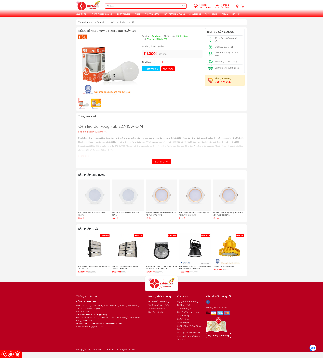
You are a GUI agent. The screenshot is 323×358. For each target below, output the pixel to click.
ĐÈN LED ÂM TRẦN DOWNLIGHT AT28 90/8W (125, 214)
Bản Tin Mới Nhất (156, 312)
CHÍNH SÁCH (211, 14)
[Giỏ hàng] (243, 6)
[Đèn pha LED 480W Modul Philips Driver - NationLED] (128, 249)
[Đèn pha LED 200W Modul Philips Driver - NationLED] (94, 249)
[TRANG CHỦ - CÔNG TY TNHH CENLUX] (88, 6)
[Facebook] (208, 302)
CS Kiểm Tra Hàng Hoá (188, 312)
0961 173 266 (223, 82)
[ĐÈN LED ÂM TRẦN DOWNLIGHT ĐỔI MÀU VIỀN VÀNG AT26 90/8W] (229, 195)
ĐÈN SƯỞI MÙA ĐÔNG (174, 14)
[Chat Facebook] (11, 354)
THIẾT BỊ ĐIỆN (123, 14)
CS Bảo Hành (183, 322)
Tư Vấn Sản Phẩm (156, 308)
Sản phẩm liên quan (91, 174)
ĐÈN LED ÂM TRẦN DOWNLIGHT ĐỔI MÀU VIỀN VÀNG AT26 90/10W (161, 214)
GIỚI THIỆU (81, 14)
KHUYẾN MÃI (195, 14)
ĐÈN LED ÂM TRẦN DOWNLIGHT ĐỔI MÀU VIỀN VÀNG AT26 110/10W (194, 214)
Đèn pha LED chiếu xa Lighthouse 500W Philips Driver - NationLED (195, 268)
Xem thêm (160, 161)
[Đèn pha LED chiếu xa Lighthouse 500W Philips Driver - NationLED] (195, 249)
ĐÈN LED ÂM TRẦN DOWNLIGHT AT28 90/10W (91, 214)
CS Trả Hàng (183, 319)
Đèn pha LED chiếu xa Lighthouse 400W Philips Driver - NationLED (161, 268)
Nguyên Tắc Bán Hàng (187, 301)
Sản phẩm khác (88, 228)
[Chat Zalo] (17, 354)
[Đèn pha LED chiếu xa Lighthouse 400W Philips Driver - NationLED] (161, 249)
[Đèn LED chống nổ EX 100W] (229, 249)
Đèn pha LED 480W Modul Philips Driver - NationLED (125, 268)
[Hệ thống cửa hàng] (161, 283)
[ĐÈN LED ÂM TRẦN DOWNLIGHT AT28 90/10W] (94, 195)
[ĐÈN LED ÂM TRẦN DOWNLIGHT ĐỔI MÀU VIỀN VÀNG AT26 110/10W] (195, 195)
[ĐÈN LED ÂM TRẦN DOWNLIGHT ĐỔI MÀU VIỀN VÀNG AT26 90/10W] (161, 195)
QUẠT (137, 14)
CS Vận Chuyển (184, 308)
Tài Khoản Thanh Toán (158, 305)
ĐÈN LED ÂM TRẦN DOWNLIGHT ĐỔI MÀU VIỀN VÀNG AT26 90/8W (228, 214)
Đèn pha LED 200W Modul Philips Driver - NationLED (94, 268)
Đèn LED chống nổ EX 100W (223, 267)
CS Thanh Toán (184, 305)
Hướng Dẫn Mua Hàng (158, 301)
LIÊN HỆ (235, 14)
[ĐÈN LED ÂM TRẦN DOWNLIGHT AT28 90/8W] (128, 195)
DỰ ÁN (225, 14)
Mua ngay (168, 69)
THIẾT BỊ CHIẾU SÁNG (102, 14)
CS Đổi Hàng (183, 315)
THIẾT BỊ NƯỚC (152, 14)
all (92, 22)
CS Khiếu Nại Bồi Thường (188, 332)
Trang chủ (83, 22)
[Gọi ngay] (4, 354)
